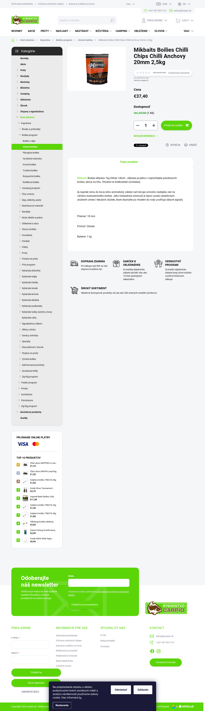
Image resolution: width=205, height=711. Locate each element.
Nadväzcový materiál (32, 205)
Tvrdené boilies (30, 170)
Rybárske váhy (29, 317)
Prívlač (24, 388)
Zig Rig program (30, 376)
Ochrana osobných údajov (51, 4)
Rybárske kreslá (30, 288)
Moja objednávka (64, 661)
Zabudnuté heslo (30, 691)
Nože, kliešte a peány (32, 217)
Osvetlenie (27, 235)
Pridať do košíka (173, 125)
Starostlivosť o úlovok (32, 347)
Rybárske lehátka (30, 300)
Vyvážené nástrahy (32, 158)
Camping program (31, 188)
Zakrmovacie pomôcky (33, 365)
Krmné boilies (29, 164)
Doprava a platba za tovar (81, 4)
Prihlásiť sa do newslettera (85, 604)
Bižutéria (25, 88)
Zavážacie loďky (30, 371)
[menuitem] (18, 31)
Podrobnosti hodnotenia (178, 73)
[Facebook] (152, 650)
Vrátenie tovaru (63, 666)
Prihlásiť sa (36, 672)
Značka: (141, 80)
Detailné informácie (144, 136)
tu (80, 697)
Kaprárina (26, 123)
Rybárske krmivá (30, 294)
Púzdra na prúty (30, 258)
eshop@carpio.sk (164, 636)
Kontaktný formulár (166, 662)
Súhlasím (143, 689)
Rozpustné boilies (31, 176)
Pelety (25, 247)
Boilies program (29, 135)
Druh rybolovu (27, 117)
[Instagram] (158, 650)
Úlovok (23, 105)
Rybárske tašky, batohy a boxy (37, 312)
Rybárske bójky (29, 276)
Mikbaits (82, 178)
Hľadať (112, 20)
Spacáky (26, 341)
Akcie (23, 64)
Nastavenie (62, 705)
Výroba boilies (29, 359)
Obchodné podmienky (22, 4)
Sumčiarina (26, 394)
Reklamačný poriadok (66, 650)
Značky (24, 418)
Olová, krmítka (29, 229)
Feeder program (29, 382)
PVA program (28, 264)
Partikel (25, 241)
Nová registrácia (36, 683)
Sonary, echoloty (30, 335)
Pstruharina (27, 400)
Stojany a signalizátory (32, 111)
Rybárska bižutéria (31, 270)
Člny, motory (28, 194)
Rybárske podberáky (32, 306)
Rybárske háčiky (30, 282)
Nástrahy (25, 82)
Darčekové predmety (30, 412)
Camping (24, 93)
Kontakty (105, 646)
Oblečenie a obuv (30, 223)
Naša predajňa (107, 640)
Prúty (23, 70)
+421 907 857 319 (165, 642)
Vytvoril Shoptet (161, 706)
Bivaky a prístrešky (31, 129)
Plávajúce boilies (31, 152)
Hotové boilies (30, 146)
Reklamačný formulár (66, 655)
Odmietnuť (121, 689)
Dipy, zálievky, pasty (31, 200)
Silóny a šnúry (29, 329)
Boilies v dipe (29, 141)
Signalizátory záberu (32, 323)
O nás (103, 635)
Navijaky (24, 76)
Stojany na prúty (30, 353)
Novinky (24, 58)
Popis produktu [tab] (129, 161)
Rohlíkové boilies (31, 182)
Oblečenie (25, 99)
